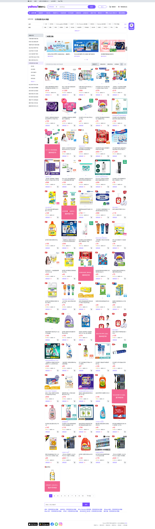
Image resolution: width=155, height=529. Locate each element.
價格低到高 (102, 64)
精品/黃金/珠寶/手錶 (33, 48)
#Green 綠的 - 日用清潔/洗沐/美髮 (113, 509)
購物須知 (108, 525)
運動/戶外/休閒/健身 (33, 100)
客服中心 (96, 525)
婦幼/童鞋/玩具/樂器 (33, 90)
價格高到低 (110, 64)
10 (82, 496)
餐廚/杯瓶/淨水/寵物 (33, 93)
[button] (46, 49)
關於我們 (102, 525)
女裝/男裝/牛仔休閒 (33, 51)
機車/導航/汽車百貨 (33, 103)
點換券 (41, 13)
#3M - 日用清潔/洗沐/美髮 (51, 509)
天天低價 (70, 13)
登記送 (48, 13)
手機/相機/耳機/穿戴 (33, 38)
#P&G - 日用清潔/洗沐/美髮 (70, 511)
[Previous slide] (46, 75)
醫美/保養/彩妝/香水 (33, 60)
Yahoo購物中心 (36, 7)
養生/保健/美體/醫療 (33, 87)
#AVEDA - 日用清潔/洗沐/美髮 (68, 509)
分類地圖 (125, 525)
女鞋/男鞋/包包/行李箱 (34, 57)
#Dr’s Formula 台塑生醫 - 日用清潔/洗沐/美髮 (90, 509)
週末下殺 (93, 13)
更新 (126, 523)
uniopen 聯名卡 (112, 13)
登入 (102, 7)
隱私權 (119, 525)
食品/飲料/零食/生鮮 (33, 84)
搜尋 (86, 504)
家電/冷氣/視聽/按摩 (33, 41)
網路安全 (114, 525)
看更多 (100, 13)
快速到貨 (63, 13)
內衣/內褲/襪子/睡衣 (33, 54)
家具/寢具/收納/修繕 (33, 97)
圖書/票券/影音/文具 (33, 106)
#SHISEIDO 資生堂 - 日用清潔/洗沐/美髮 (91, 511)
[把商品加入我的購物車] (57, 95)
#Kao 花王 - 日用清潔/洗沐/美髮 (53, 511)
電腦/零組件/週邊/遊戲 (34, 44)
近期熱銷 (117, 64)
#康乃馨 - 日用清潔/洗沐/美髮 (111, 511)
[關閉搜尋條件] (56, 7)
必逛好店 (85, 13)
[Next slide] (59, 75)
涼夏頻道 (78, 13)
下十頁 (89, 496)
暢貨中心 (55, 13)
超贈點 (123, 13)
